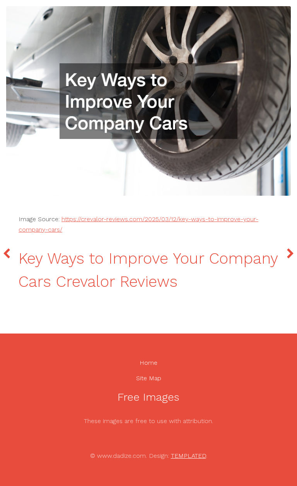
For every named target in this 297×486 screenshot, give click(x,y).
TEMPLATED (188, 455)
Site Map (148, 378)
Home (148, 362)
